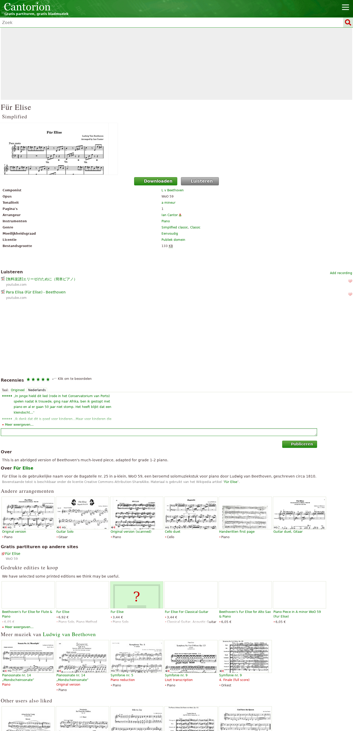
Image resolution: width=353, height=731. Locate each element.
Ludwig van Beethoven (69, 634)
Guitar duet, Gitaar (288, 531)
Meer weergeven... (19, 424)
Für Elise (230, 482)
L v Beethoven (173, 190)
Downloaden (158, 181)
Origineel (18, 390)
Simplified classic (175, 227)
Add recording (341, 273)
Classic (195, 227)
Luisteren (202, 181)
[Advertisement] (176, 64)
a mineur (168, 202)
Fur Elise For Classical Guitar (186, 612)
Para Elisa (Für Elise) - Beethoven (36, 292)
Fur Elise (62, 612)
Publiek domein (173, 240)
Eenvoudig (170, 233)
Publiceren (302, 444)
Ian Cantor (170, 215)
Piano (166, 221)
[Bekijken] (176, 149)
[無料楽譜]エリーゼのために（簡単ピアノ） (41, 279)
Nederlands (37, 390)
